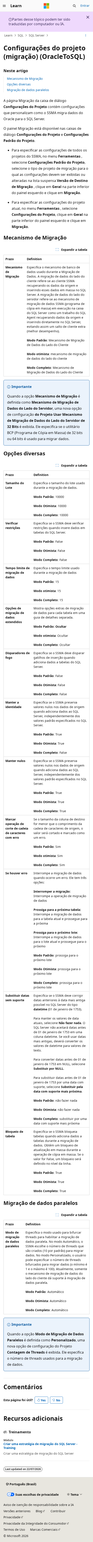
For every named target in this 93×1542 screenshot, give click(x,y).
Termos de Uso (14, 1529)
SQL (20, 35)
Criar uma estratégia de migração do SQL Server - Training (40, 1446)
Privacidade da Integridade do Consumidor (34, 1523)
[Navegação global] (4, 6)
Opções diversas (19, 84)
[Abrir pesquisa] (74, 6)
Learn (8, 35)
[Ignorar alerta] (87, 17)
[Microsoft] (46, 6)
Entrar (85, 5)
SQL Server (37, 35)
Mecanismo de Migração (25, 79)
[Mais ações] (86, 35)
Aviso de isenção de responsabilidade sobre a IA (38, 1505)
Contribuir (58, 1511)
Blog (39, 1511)
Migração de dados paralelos (28, 90)
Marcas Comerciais (44, 1529)
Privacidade (11, 1517)
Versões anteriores (16, 1511)
